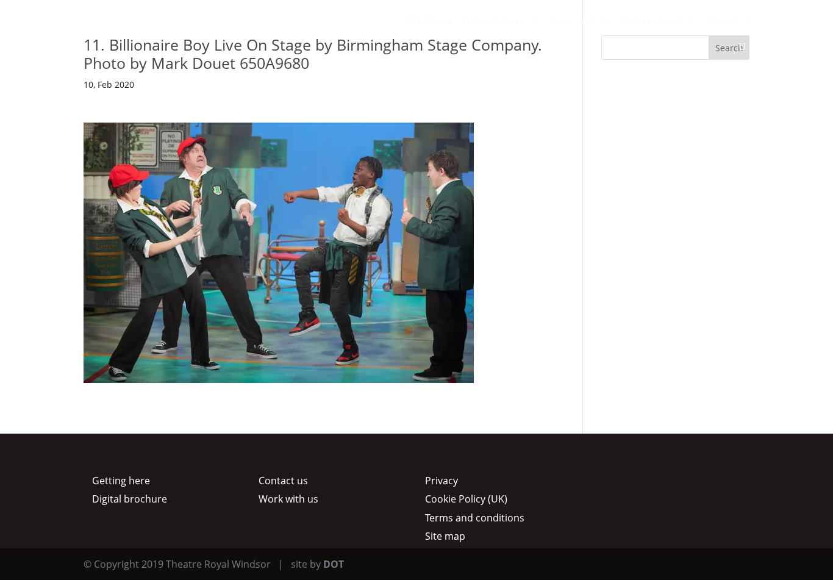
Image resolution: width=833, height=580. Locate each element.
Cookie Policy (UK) (466, 499)
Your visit (572, 21)
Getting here (121, 480)
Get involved (651, 21)
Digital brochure (129, 499)
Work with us (288, 499)
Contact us (283, 480)
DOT (333, 564)
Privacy (441, 480)
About (723, 21)
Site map (445, 536)
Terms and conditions (474, 518)
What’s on (428, 21)
